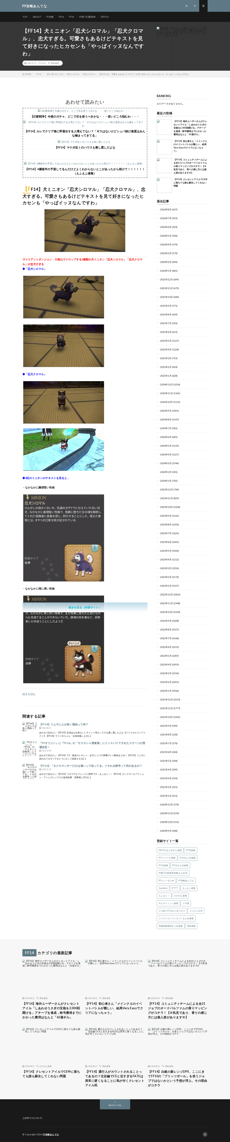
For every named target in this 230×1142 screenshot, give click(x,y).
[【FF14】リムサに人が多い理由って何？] (30, 729)
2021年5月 (166, 760)
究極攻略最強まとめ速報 (171, 926)
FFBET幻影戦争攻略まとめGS (173, 873)
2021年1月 (166, 795)
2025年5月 (166, 340)
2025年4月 (166, 349)
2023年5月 (166, 550)
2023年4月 (166, 559)
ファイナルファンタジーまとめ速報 (176, 918)
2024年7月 (166, 428)
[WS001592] (85, 250)
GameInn (163, 888)
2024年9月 (166, 410)
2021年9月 (166, 725)
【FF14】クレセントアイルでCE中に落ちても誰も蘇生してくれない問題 (191, 182)
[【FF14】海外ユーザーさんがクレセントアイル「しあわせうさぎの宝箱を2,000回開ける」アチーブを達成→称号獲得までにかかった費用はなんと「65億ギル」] (164, 127)
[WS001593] (63, 469)
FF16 (61, 16)
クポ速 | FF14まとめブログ (172, 910)
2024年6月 (166, 437)
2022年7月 (166, 638)
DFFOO (105, 16)
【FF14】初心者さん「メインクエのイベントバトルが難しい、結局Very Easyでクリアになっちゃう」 (114, 1008)
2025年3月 (166, 358)
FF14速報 (163, 865)
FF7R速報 (190, 850)
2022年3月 (166, 673)
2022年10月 (166, 612)
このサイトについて (32, 1118)
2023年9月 (166, 515)
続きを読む (29, 694)
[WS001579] (63, 682)
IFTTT (175, 888)
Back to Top (115, 1105)
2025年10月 (166, 297)
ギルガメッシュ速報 (168, 903)
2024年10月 (166, 402)
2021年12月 (166, 699)
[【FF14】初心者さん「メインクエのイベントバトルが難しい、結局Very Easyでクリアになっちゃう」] (164, 147)
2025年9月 (166, 305)
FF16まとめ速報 (180, 865)
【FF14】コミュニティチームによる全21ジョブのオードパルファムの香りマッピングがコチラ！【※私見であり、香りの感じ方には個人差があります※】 (190, 166)
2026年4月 (166, 244)
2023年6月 (166, 542)
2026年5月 (166, 235)
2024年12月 (166, 384)
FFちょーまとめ (166, 880)
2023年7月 (166, 533)
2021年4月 (166, 769)
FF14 (71, 16)
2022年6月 (166, 647)
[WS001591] (63, 580)
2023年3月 (166, 568)
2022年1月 (166, 690)
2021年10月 (166, 717)
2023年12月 (166, 489)
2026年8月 (166, 209)
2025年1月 (166, 375)
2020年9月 (166, 830)
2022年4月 (166, 664)
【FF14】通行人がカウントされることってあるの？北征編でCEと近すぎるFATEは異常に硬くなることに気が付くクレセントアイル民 (114, 1078)
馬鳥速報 (55, 63)
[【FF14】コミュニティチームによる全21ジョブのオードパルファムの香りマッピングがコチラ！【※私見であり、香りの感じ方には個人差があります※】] (164, 165)
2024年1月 (166, 480)
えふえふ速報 (188, 888)
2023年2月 (166, 577)
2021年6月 (166, 752)
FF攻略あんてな (186, 880)
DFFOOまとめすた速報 (170, 850)
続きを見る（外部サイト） (85, 607)
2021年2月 (166, 787)
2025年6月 (166, 332)
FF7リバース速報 (167, 857)
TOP (24, 16)
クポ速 (186, 903)
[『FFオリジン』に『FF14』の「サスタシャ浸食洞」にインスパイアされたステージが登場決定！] (30, 748)
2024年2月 (166, 472)
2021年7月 (166, 743)
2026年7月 (166, 218)
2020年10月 (166, 822)
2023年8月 (166, 524)
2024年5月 (166, 445)
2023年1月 (166, 585)
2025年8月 (166, 314)
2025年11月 (166, 288)
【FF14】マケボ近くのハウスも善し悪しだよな (85, 147)
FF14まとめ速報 (188, 857)
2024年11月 (166, 393)
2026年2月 (166, 262)
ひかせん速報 (180, 895)
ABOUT (37, 16)
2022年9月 (166, 620)
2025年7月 (166, 323)
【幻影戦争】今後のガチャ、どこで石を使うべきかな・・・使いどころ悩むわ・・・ (84, 116)
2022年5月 (166, 655)
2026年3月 (166, 253)
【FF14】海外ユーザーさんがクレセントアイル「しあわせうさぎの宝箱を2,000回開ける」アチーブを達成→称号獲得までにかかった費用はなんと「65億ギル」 (190, 128)
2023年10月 (166, 507)
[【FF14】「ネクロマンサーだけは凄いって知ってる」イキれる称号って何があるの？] (30, 771)
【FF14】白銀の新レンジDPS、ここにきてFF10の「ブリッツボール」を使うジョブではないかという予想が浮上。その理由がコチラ (177, 1078)
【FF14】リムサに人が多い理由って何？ (63, 724)
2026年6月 (166, 227)
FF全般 (50, 16)
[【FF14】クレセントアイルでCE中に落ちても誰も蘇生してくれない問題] (164, 185)
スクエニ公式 (196, 910)
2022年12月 (166, 594)
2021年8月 (166, 734)
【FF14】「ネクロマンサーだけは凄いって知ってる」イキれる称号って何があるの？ (90, 765)
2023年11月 (166, 498)
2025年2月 (166, 367)
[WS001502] (63, 366)
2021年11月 (166, 708)
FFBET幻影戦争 (87, 16)
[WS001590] (63, 422)
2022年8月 (166, 629)
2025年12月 (166, 279)
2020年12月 (166, 804)
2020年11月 (166, 813)
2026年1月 (166, 270)
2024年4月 (166, 454)
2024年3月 (166, 463)
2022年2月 (166, 682)
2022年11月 (166, 603)
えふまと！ (164, 895)
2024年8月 (166, 419)
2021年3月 (166, 778)
